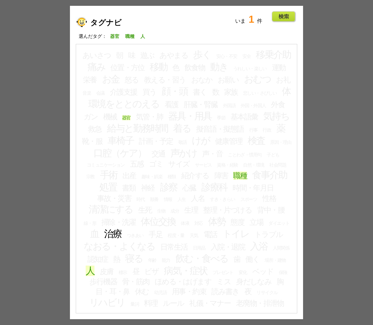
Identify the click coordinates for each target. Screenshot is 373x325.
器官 (126, 117)
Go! (283, 16)
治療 (113, 234)
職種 (240, 176)
